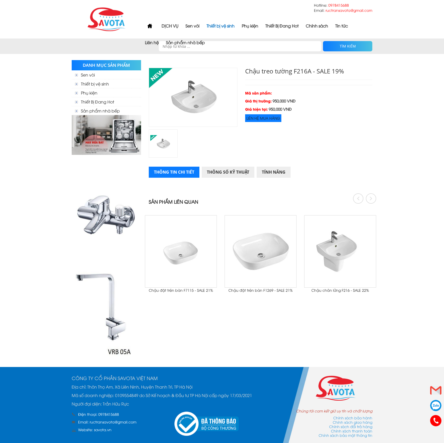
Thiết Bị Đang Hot (282, 26)
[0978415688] (435, 420)
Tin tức (341, 26)
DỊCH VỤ (170, 26)
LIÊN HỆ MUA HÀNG (263, 118)
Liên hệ (152, 42)
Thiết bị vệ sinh (221, 26)
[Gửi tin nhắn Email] (435, 390)
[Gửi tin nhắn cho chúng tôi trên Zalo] (435, 405)
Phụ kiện (250, 26)
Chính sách (317, 26)
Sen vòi (192, 26)
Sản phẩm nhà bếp (185, 42)
